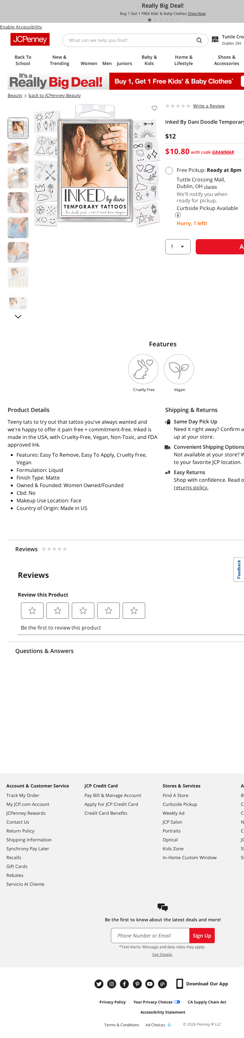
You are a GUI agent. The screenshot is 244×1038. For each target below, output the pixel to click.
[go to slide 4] (166, 20)
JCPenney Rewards (26, 813)
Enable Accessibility (21, 27)
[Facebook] (125, 983)
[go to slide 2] (155, 20)
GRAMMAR (223, 152)
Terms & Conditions (121, 1025)
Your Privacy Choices (153, 1002)
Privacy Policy (112, 1002)
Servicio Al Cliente (25, 884)
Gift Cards (17, 866)
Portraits (172, 831)
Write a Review (209, 106)
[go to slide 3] (161, 20)
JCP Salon (172, 822)
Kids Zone (173, 848)
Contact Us (17, 822)
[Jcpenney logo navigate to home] (30, 39)
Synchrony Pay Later (27, 848)
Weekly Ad (174, 813)
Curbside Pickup (180, 804)
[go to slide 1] (149, 20)
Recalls (13, 857)
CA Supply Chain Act (207, 1002)
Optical (170, 840)
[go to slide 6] (178, 20)
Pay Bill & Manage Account (113, 795)
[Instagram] (112, 983)
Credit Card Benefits (106, 813)
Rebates (15, 875)
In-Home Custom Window (190, 857)
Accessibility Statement (162, 1012)
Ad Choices (155, 1025)
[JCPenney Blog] (163, 983)
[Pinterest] (138, 983)
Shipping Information (29, 840)
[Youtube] (150, 983)
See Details (162, 954)
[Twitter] (99, 983)
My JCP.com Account (27, 804)
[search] (201, 40)
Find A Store (175, 795)
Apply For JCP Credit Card (111, 804)
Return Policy (20, 831)
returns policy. (191, 487)
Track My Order (22, 795)
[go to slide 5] (172, 20)
